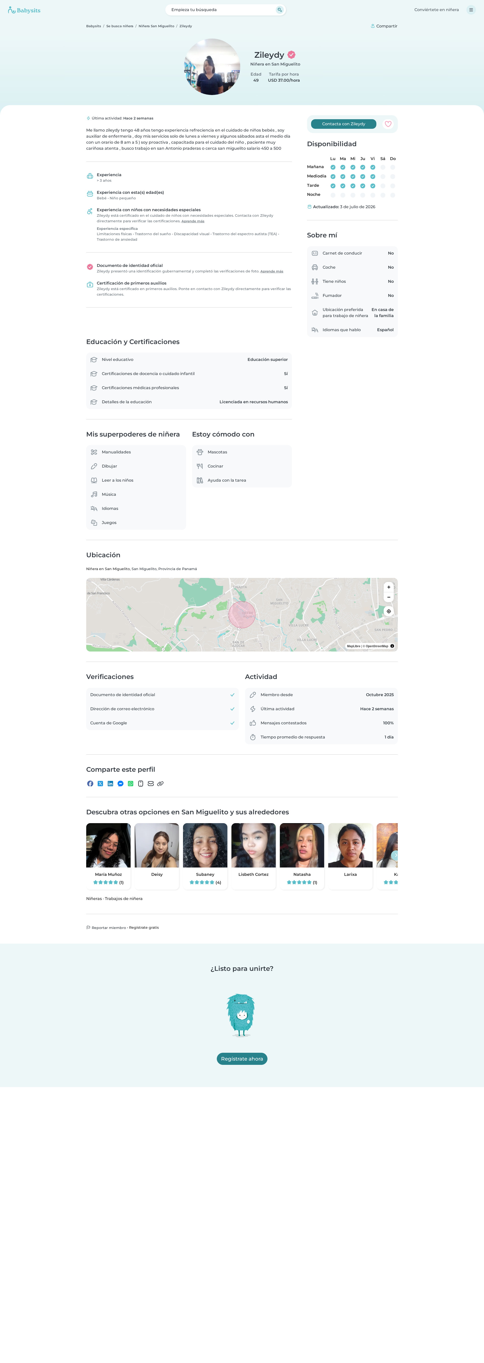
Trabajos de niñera (124, 898)
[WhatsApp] (131, 784)
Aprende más (193, 221)
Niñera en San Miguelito (275, 64)
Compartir (386, 26)
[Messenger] (120, 784)
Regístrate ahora (242, 1059)
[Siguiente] (396, 855)
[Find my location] (389, 611)
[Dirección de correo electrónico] (151, 784)
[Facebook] (90, 784)
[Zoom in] (389, 587)
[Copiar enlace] (160, 784)
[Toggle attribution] (392, 646)
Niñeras (94, 898)
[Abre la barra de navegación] (471, 10)
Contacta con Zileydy (343, 123)
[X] (100, 784)
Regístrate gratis (144, 927)
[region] (242, 615)
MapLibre (353, 646)
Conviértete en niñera (436, 9)
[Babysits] (24, 10)
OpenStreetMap (377, 646)
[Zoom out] (389, 597)
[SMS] (141, 784)
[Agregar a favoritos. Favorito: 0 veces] (388, 124)
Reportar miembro (108, 927)
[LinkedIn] (110, 784)
